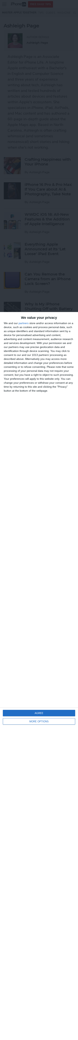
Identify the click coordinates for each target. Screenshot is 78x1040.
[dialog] (39, 676)
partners (24, 323)
